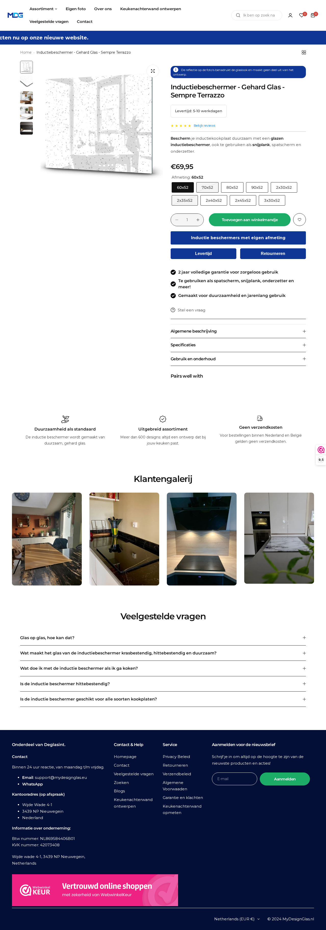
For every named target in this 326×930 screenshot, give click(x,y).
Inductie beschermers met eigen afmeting (238, 237)
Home (26, 52)
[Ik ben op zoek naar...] (238, 15)
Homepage (125, 756)
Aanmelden (285, 779)
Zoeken (121, 782)
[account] (290, 15)
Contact (121, 765)
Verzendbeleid (177, 773)
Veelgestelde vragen (134, 773)
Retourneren (273, 253)
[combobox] (256, 15)
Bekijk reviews (204, 125)
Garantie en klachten (183, 797)
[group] (99, 124)
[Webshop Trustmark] (95, 891)
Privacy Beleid (176, 756)
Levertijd (203, 253)
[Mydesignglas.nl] (15, 15)
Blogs (119, 791)
